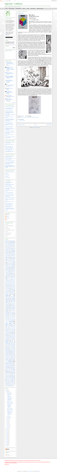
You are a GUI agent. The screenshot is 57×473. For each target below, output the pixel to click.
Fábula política (12, 292)
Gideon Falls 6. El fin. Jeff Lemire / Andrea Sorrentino (10, 142)
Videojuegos (7, 383)
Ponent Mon (13, 352)
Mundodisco (7, 335)
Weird (6, 384)
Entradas (8, 454)
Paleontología (12, 346)
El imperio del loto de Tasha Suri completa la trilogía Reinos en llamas (10, 69)
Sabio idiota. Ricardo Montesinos (10, 197)
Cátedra (11, 257)
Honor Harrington (10, 309)
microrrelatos (8, 332)
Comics (28, 8)
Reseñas (33, 117)
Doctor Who (13, 272)
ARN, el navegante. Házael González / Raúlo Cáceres (9, 147)
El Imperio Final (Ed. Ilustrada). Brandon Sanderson (9, 185)
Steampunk (7, 371)
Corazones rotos (9, 264)
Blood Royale (7, 174)
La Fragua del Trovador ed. (8, 318)
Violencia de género (12, 383)
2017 (7, 431)
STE (13, 370)
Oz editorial (13, 345)
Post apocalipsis (9, 353)
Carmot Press (12, 256)
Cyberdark (6, 267)
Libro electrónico (11, 320)
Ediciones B (13, 276)
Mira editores (6, 333)
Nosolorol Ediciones (11, 340)
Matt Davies (8, 214)
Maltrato (9, 330)
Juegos (13, 314)
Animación (13, 244)
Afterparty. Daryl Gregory (8, 186)
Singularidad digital (11, 368)
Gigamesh (7, 304)
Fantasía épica (7, 296)
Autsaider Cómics (8, 249)
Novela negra (7, 342)
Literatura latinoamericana (10, 326)
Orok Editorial (7, 345)
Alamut (10, 241)
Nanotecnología (7, 337)
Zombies (11, 385)
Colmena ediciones (9, 260)
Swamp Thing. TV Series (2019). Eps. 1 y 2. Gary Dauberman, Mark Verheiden (10, 163)
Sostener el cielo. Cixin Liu (9, 110)
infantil (12, 311)
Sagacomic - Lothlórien (13, 3)
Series (10, 367)
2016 (7, 432)
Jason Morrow (30, 471)
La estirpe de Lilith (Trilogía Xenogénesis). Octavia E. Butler (9, 208)
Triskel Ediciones (12, 377)
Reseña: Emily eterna (10, 409)
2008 (7, 442)
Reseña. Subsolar (9, 408)
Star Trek (8, 370)
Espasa (6, 291)
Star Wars (11, 370)
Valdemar (12, 380)
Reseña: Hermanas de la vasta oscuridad (9, 399)
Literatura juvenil (12, 325)
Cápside (11, 255)
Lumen (13, 329)
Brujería (9, 254)
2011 (7, 438)
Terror (10, 374)
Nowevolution (11, 343)
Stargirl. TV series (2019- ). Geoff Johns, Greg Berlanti (10, 159)
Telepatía (13, 373)
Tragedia (8, 377)
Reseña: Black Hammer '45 (9, 397)
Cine (8, 259)
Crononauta (12, 265)
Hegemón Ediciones (11, 307)
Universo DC (13, 379)
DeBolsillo (10, 268)
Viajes (6, 382)
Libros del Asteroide (7, 322)
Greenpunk (7, 305)
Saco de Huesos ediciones (11, 364)
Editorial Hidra (12, 285)
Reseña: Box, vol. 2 (9, 410)
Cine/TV (24, 8)
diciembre (8, 392)
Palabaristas (8, 346)
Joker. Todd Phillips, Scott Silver (9, 160)
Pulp (14, 357)
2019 (7, 428)
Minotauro (12, 332)
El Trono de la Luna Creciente (10, 73)
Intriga (28, 117)
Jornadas (6, 314)
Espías (9, 291)
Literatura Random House (8, 327)
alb (6, 219)
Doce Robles (10, 272)
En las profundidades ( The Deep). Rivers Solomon (9, 204)
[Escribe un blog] (28, 116)
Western (9, 384)
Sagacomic (7, 34)
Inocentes (11, 312)
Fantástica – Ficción (9, 88)
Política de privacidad (40, 8)
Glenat (11, 304)
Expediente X (7, 292)
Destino (10, 269)
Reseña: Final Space (10, 402)
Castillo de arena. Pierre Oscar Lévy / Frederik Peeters (9, 149)
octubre (8, 416)
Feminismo (6, 302)
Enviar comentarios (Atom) (36, 127)
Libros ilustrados (12, 322)
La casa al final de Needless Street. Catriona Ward (9, 108)
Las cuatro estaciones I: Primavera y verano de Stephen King (10, 64)
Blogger (39, 471)
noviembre (8, 393)
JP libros (10, 314)
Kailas (9, 315)
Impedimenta (7, 311)
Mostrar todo (13, 102)
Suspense (12, 372)
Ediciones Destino (8, 278)
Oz (10, 345)
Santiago (7, 216)
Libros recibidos (33, 8)
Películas (6, 349)
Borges (13, 253)
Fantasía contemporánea (10, 295)
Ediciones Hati (10, 281)
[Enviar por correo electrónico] (27, 116)
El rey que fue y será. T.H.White (9, 106)
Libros (10, 321)
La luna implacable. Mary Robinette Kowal (9, 182)
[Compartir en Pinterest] (30, 116)
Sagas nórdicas (7, 365)
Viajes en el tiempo (11, 382)
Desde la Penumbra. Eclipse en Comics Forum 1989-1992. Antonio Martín (9, 120)
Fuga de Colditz (7, 177)
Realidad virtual (7, 359)
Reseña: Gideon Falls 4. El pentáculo (9, 406)
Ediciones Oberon (10, 282)
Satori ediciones (36, 117)
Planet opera (10, 349)
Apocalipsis (8, 246)
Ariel (11, 246)
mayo (8, 422)
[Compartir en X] (29, 116)
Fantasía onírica (9, 299)
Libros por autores (11, 8)
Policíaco (6, 352)
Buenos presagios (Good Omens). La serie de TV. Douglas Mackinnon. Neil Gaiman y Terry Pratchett (10, 166)
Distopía (10, 271)
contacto (12, 43)
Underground (8, 379)
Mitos (14, 333)
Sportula (14, 369)
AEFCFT (6, 241)
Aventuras (10, 250)
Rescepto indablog (9, 72)
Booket (12, 252)
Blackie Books (8, 252)
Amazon (6, 244)
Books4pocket (10, 253)
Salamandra (12, 365)
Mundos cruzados (13, 335)
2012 (7, 437)
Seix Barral (6, 367)
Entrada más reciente (21, 124)
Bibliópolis (13, 251)
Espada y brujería (11, 290)
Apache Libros (13, 245)
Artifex (13, 247)
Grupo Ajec (8, 306)
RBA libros (12, 358)
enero (8, 427)
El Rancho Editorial (13, 288)
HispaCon (6, 308)
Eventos (13, 291)
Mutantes (7, 336)
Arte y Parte (10, 247)
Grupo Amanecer (13, 306)
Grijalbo (11, 305)
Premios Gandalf (7, 355)
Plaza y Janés (8, 351)
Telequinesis (6, 374)
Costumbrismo (7, 265)
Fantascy (11, 293)
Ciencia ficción (12, 258)
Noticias (6, 341)
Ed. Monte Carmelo (11, 275)
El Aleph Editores (10, 287)
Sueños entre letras (9, 62)
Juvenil (6, 315)
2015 (7, 433)
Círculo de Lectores (12, 259)
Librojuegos (6, 321)
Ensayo (11, 289)
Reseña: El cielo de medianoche (9, 412)
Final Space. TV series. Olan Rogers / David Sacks (9, 156)
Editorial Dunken (8, 285)
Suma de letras (12, 371)
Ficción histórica (7, 303)
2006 (7, 444)
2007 (7, 443)
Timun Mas (9, 376)
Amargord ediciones (11, 243)
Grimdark (14, 305)
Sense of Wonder (9, 80)
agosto (8, 418)
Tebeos (9, 373)
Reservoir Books (7, 362)
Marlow (14, 330)
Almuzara (6, 243)
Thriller (10, 375)
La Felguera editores (12, 317)
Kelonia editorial (13, 315)
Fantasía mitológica (12, 298)
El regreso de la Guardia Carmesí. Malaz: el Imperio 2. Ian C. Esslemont (10, 129)
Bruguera (6, 254)
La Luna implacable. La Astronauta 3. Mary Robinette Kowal (9, 124)
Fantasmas (12, 301)
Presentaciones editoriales (9, 356)
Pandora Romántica (8, 347)
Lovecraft (10, 329)
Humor (7, 310)
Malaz (6, 330)
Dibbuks (13, 269)
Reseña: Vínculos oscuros (9, 414)
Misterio (30, 117)
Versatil (11, 381)
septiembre (9, 417)
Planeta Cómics (11, 350)
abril (8, 423)
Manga (11, 330)
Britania (6, 173)
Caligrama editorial (13, 254)
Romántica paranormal (8, 363)
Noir (10, 339)
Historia (10, 308)
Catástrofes (7, 257)
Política (10, 352)
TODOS (6, 210)
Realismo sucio (12, 360)
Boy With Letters (8, 91)
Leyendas (6, 320)
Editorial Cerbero (7, 284)
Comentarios (8, 455)
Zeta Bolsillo (7, 385)
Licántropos (7, 324)
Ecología (6, 275)
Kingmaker (6, 176)
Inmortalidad (7, 312)
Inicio (6, 8)
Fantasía (24, 117)
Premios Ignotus (12, 355)
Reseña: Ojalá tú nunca (9, 395)
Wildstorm (13, 384)
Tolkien (14, 376)
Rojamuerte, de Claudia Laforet (10, 96)
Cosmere (13, 264)
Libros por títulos (18, 8)
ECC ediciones (11, 274)
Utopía (8, 380)
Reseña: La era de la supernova (10, 404)
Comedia (10, 261)
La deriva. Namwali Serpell (9, 126)
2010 (7, 439)
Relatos (6, 361)
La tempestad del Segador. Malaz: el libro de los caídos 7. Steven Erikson (9, 112)
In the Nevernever (9, 95)
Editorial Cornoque (13, 284)
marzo (8, 424)
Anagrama (9, 244)
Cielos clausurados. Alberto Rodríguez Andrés (9, 206)
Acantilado (6, 240)
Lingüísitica (12, 324)
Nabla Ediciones (12, 336)
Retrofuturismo (12, 362)
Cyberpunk (10, 267)
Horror (26, 117)
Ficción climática (12, 302)
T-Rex (6, 373)
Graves (14, 304)
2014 (7, 434)
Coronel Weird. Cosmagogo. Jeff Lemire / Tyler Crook (10, 151)
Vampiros (6, 381)
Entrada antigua (49, 124)
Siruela (14, 368)
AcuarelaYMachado (12, 240)
